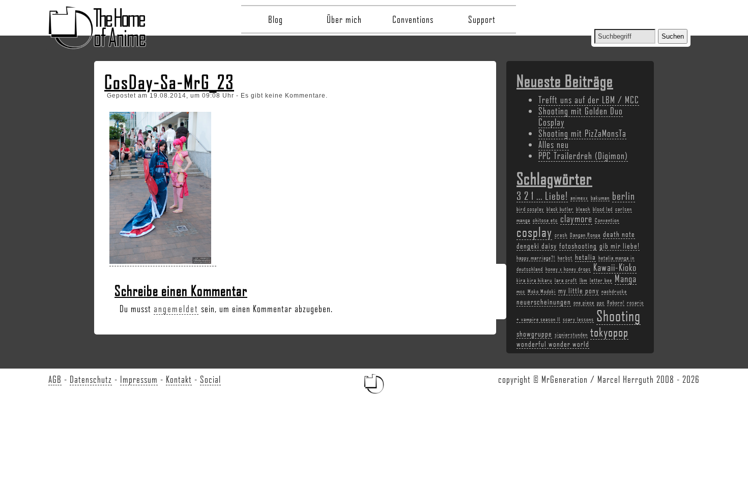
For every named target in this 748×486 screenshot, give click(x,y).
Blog (275, 19)
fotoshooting (578, 245)
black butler (559, 209)
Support (482, 19)
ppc (601, 302)
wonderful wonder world (552, 343)
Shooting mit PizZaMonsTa (582, 133)
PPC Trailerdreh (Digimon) (583, 155)
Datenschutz (91, 379)
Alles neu (553, 144)
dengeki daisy (536, 245)
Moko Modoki (542, 291)
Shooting (618, 315)
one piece (583, 302)
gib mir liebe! (619, 245)
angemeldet (176, 308)
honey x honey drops (568, 269)
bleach (583, 209)
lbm (583, 280)
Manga (626, 278)
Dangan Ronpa (585, 235)
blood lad (603, 209)
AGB (55, 379)
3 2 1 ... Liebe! (542, 195)
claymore (576, 218)
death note (619, 233)
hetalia (585, 256)
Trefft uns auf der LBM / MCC (588, 99)
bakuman (600, 198)
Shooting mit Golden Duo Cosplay (580, 116)
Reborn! (615, 302)
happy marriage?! (535, 258)
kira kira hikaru (534, 280)
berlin (623, 195)
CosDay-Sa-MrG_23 (169, 82)
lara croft (566, 280)
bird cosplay (530, 209)
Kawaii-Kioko (615, 267)
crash (561, 235)
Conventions (413, 19)
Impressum (139, 379)
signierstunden (571, 334)
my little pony (578, 290)
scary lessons (578, 319)
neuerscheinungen (543, 301)
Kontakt (179, 379)
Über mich (344, 19)
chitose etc (545, 220)
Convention (607, 220)
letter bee (601, 280)
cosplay (534, 231)
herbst (565, 258)
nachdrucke (614, 291)
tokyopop (609, 331)
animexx (579, 198)
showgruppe (534, 333)
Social (210, 379)
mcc (520, 291)
